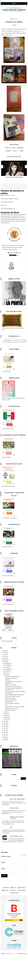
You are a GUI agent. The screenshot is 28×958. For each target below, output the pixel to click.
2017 (5, 725)
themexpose (14, 953)
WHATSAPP (9, 150)
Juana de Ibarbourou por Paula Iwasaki (14, 694)
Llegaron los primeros (10, 710)
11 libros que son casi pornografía (13, 686)
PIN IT (15, 150)
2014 (5, 730)
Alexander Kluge (13, 18)
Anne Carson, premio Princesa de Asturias (15, 691)
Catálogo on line (14, 892)
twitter (14, 887)
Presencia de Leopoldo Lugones (12, 696)
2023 (5, 656)
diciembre (7, 663)
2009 (5, 739)
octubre (7, 667)
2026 (5, 651)
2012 (5, 734)
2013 (5, 732)
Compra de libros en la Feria (16, 836)
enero (6, 719)
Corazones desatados (10, 698)
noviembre (7, 665)
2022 (5, 658)
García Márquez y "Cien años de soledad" (15, 706)
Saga (11, 827)
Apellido (3, 868)
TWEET (14, 147)
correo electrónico (5, 222)
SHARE (7, 147)
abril (6, 713)
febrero (6, 717)
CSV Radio (13, 890)
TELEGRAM (21, 147)
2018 (5, 723)
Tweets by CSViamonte (7, 641)
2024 (5, 654)
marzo (6, 715)
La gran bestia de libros (10, 699)
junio (6, 674)
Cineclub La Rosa (21, 890)
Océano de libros (9, 693)
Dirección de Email (6, 856)
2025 (5, 652)
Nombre (3, 862)
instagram (22, 887)
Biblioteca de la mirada (10, 684)
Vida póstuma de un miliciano (12, 703)
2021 (5, 660)
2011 (5, 736)
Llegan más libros (9, 701)
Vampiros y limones (14, 808)
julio (6, 673)
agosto (6, 671)
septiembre (7, 669)
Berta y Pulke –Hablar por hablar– (17, 799)
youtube (6, 890)
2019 (5, 721)
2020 (5, 662)
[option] (14, 169)
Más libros (7, 680)
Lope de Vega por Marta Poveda (12, 676)
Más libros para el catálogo (11, 708)
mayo (6, 712)
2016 (5, 726)
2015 (5, 728)
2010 (5, 737)
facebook (6, 887)
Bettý (6, 705)
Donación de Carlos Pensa (11, 678)
